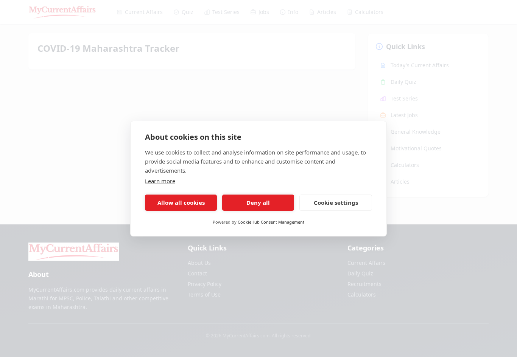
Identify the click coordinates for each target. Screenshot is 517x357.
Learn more (160, 181)
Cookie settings (336, 202)
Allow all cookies (181, 202)
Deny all (258, 202)
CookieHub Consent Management (271, 222)
